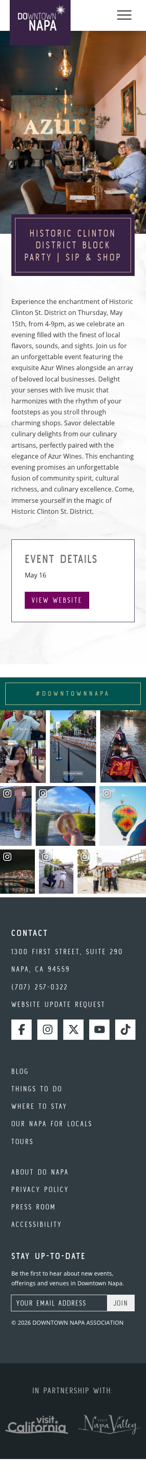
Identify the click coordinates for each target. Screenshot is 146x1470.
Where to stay (39, 1106)
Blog (20, 1071)
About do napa (40, 1172)
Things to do (36, 1088)
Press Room (33, 1207)
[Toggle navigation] (124, 15)
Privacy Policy (40, 1189)
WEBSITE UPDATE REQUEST (58, 1004)
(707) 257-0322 (39, 987)
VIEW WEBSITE (57, 600)
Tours (22, 1141)
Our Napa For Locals (51, 1123)
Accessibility (36, 1224)
